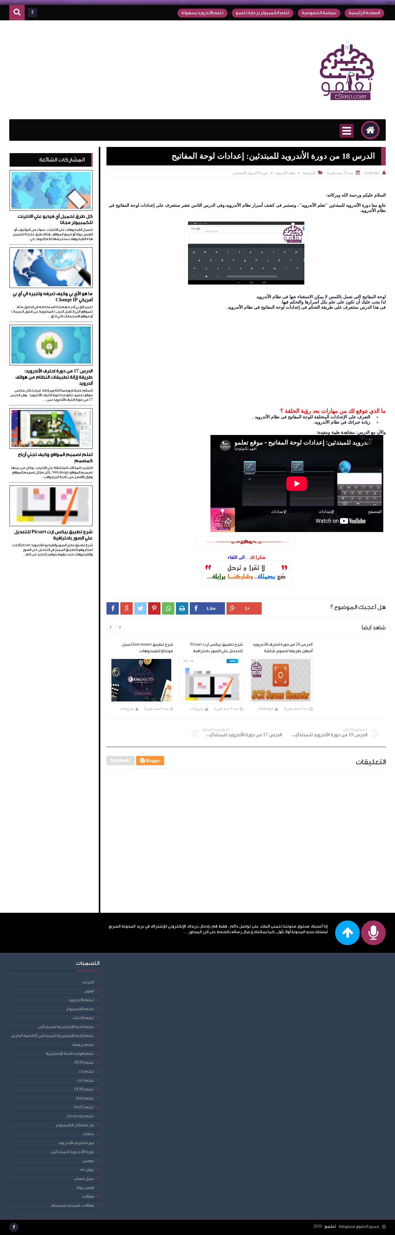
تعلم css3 (85, 1080)
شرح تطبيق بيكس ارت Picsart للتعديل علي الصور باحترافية (53, 535)
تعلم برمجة (83, 1044)
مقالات (88, 1196)
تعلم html (85, 1098)
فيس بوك (85, 1187)
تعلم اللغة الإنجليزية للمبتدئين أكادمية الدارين (52, 1035)
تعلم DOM (84, 1089)
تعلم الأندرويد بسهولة (202, 12)
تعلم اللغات (83, 1017)
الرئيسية (308, 173)
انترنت (88, 982)
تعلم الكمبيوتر (80, 1008)
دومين (88, 1160)
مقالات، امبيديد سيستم (72, 1205)
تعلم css (86, 1071)
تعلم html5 (84, 1107)
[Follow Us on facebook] (14, 1227)
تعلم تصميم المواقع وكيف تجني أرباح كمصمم (55, 457)
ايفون (89, 991)
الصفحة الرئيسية (364, 12)
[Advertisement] (121, 70)
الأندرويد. (235, 307)
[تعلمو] (347, 104)
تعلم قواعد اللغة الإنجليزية (70, 1053)
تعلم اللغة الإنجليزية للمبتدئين (66, 1026)
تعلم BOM (84, 1062)
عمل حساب (83, 1178)
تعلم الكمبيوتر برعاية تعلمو (262, 12)
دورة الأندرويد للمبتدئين (250, 173)
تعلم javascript (80, 1116)
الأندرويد (353, 205)
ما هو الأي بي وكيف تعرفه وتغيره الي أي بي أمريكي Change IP (53, 297)
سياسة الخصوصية (319, 12)
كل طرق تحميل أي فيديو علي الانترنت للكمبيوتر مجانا (55, 219)
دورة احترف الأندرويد (76, 1142)
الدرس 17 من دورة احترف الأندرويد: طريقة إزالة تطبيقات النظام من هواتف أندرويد (54, 377)
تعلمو (330, 1226)
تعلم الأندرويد (285, 173)
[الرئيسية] (370, 130)
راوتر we (87, 1169)
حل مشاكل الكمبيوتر (75, 1125)
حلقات (88, 1133)
